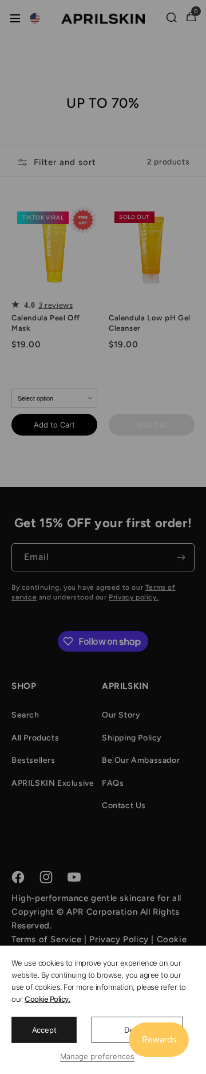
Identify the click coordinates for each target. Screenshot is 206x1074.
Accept (44, 1029)
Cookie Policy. (47, 999)
